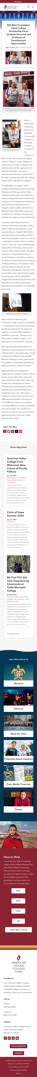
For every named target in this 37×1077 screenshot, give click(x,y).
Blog (17, 47)
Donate (18, 1053)
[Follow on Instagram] (9, 1038)
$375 (18, 901)
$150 (18, 911)
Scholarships (18, 1046)
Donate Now (18, 1)
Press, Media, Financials (18, 784)
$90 (18, 921)
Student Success (25, 47)
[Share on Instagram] (20, 431)
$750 (18, 891)
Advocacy (18, 708)
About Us (18, 683)
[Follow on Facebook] (5, 1038)
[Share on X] (16, 431)
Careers (18, 809)
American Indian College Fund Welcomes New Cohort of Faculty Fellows (17, 465)
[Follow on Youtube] (17, 1038)
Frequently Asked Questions (18, 759)
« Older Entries (13, 634)
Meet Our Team (18, 734)
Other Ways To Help (18, 930)
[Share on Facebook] (12, 431)
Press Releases (12, 478)
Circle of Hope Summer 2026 (15, 514)
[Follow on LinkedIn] (13, 1038)
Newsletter (10, 522)
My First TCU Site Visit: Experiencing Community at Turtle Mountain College (18, 584)
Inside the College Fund (15, 597)
